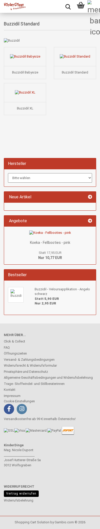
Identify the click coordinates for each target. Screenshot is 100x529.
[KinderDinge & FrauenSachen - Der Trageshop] (13, 6)
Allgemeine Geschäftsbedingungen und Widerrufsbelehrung (48, 377)
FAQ (7, 347)
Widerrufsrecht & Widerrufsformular (30, 365)
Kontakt (9, 390)
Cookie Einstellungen (19, 401)
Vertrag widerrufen (21, 493)
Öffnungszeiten (15, 353)
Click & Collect (14, 341)
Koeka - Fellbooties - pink (50, 242)
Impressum (12, 396)
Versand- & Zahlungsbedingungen (29, 359)
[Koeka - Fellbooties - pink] (50, 232)
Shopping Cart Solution (32, 522)
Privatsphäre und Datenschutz (26, 372)
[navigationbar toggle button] (93, 6)
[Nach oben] (14, 521)
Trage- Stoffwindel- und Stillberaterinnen (34, 384)
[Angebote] (90, 221)
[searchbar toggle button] (68, 6)
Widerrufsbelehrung (18, 500)
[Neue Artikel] (90, 197)
